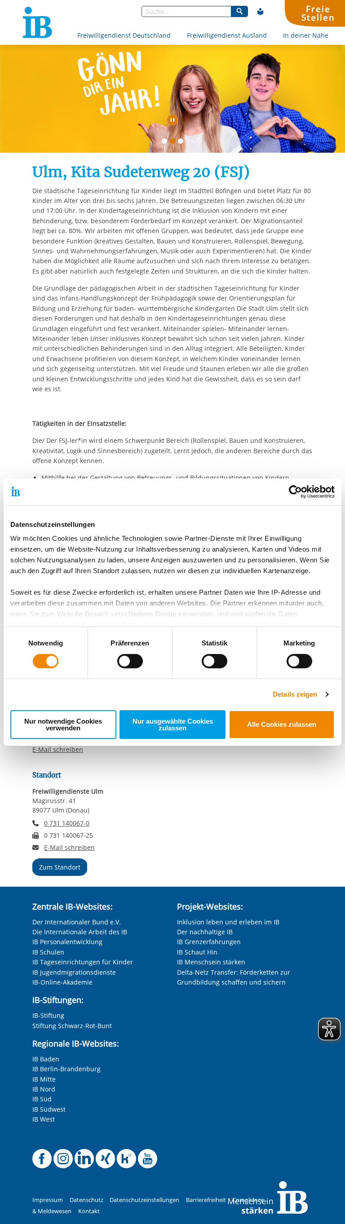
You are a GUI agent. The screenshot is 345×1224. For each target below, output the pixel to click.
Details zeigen (295, 694)
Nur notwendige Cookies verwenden (63, 724)
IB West (43, 1119)
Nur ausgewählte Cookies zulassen (173, 724)
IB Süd (42, 1099)
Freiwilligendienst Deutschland (124, 35)
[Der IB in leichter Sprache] (260, 11)
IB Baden (45, 1059)
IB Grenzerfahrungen (209, 941)
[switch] (130, 661)
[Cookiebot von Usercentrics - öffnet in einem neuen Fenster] (295, 491)
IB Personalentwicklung (67, 941)
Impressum (47, 1200)
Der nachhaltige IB (205, 932)
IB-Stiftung (48, 1015)
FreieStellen (318, 13)
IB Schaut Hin (197, 952)
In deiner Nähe (305, 35)
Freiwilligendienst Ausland (227, 35)
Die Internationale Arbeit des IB (79, 932)
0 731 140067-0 (66, 823)
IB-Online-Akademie (62, 982)
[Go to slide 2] (174, 142)
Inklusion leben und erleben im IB (228, 922)
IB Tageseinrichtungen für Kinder (82, 962)
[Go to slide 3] (182, 142)
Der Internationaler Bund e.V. (76, 922)
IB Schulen (48, 952)
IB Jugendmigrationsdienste (74, 972)
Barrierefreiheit (206, 1200)
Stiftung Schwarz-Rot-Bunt (72, 1025)
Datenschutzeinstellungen (144, 1200)
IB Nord (43, 1089)
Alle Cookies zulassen (281, 724)
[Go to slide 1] (166, 142)
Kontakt (89, 1211)
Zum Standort (59, 867)
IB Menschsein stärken (211, 962)
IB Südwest (49, 1109)
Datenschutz (86, 1200)
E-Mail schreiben (57, 750)
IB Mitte (44, 1079)
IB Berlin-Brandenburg (66, 1069)
